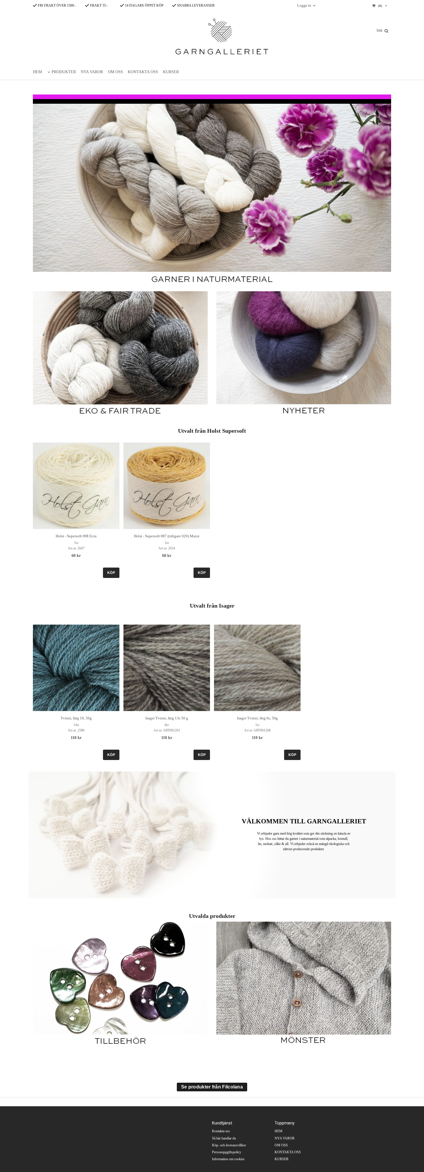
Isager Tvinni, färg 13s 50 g (166, 718)
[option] (76, 510)
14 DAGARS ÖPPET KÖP (144, 5)
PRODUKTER (64, 72)
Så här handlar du (224, 1138)
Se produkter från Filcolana (212, 1086)
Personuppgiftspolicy (226, 1152)
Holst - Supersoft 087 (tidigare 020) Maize (167, 536)
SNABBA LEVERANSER (195, 5)
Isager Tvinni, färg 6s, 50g (257, 718)
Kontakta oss (221, 1131)
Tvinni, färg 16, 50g (76, 718)
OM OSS (115, 72)
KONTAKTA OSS (143, 72)
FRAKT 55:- (98, 5)
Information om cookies (228, 1159)
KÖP (111, 573)
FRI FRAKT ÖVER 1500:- (56, 5)
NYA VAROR (92, 72)
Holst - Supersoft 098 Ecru (76, 536)
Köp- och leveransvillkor (229, 1145)
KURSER (171, 72)
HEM (37, 72)
